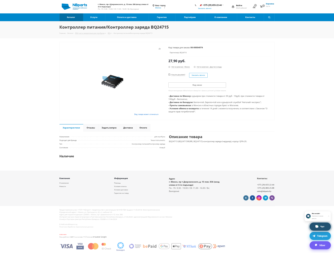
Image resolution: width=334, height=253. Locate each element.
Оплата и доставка (127, 17)
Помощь (117, 183)
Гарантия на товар (121, 193)
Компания (64, 178)
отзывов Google (100, 237)
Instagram (259, 197)
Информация (121, 178)
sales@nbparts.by (70, 224)
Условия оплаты (120, 186)
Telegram (265, 197)
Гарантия (162, 17)
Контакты (250, 17)
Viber (272, 197)
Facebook (252, 197)
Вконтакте (246, 197)
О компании (221, 17)
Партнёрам (190, 17)
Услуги (94, 17)
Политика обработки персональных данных (76, 227)
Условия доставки (121, 190)
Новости (62, 186)
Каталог (71, 17)
